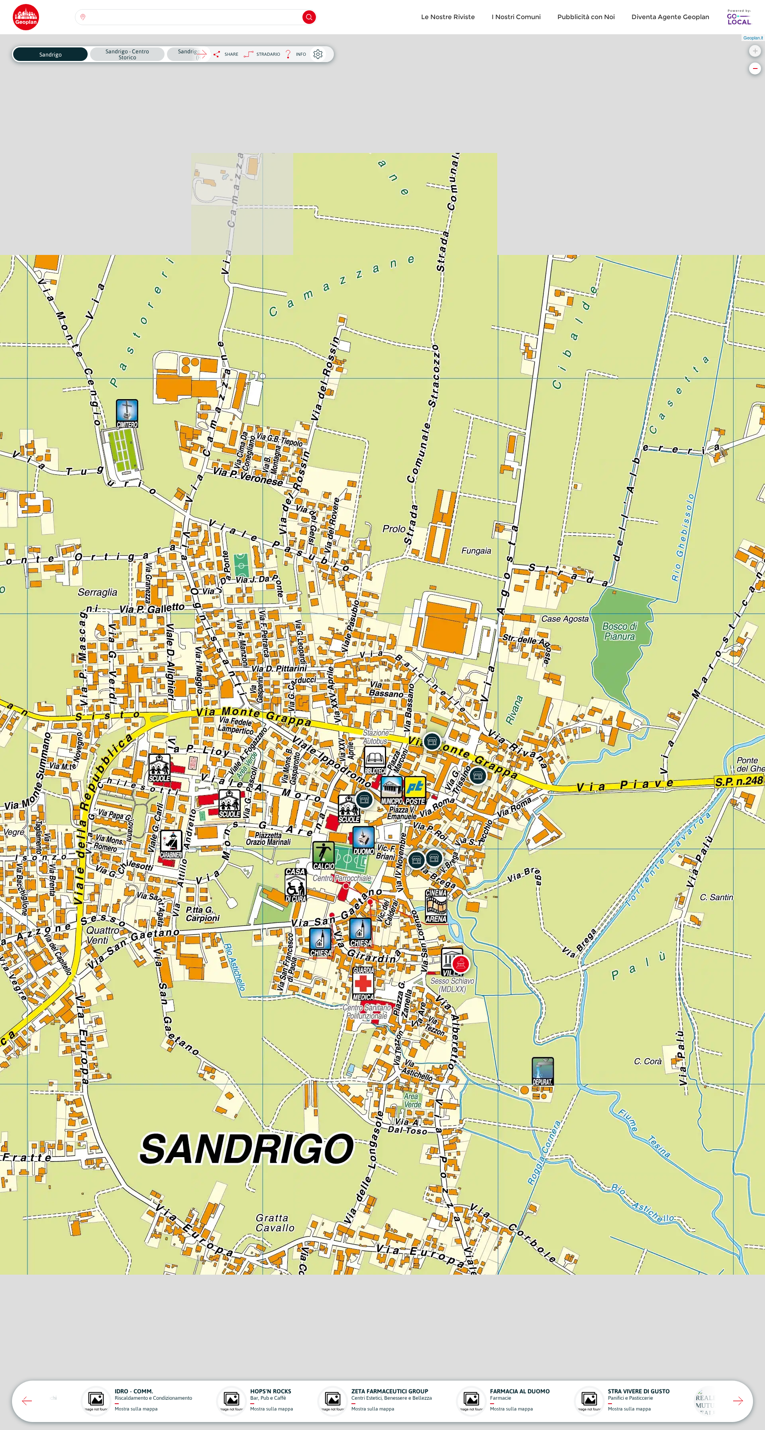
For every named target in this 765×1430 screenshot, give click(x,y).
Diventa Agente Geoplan (670, 17)
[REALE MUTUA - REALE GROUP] (364, 799)
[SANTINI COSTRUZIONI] (432, 741)
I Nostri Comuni (516, 17)
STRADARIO (268, 54)
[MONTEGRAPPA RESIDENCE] (478, 775)
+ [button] (755, 51)
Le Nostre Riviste (448, 17)
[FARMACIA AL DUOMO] (434, 858)
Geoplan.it (753, 37)
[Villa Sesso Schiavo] (461, 964)
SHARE (231, 54)
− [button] (755, 68)
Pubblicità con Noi (586, 17)
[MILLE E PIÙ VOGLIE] (416, 860)
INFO (293, 56)
